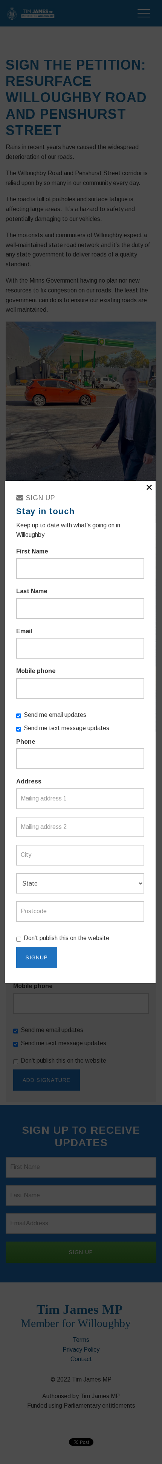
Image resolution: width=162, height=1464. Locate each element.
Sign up (39, 498)
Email (24, 631)
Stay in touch (45, 511)
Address (28, 781)
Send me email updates (55, 715)
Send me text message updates (66, 728)
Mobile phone (36, 671)
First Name (32, 551)
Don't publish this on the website (66, 938)
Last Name (31, 591)
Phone (25, 741)
